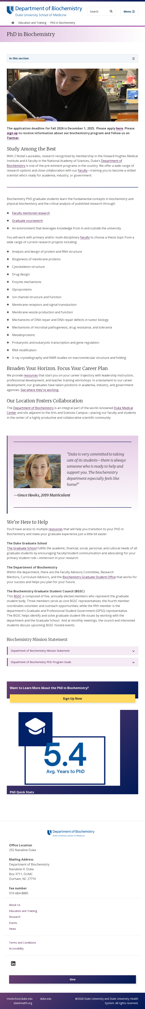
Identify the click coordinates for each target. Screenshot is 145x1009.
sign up (12, 133)
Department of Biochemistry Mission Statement (40, 650)
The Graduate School (22, 548)
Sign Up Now (72, 698)
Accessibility (16, 948)
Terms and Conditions (22, 942)
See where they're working (40, 390)
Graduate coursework (27, 221)
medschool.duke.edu (19, 998)
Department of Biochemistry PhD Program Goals (41, 662)
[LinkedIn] (13, 963)
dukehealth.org (23, 1003)
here (119, 128)
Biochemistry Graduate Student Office (89, 577)
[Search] (111, 11)
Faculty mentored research (31, 213)
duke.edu (45, 998)
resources (31, 375)
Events (13, 923)
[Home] (44, 9)
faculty (82, 170)
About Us (14, 905)
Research (14, 917)
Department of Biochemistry (33, 408)
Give (73, 979)
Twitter (13, 138)
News (12, 929)
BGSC (18, 596)
